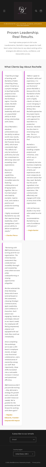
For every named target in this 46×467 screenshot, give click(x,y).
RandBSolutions (14, 462)
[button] (4, 11)
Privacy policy (36, 462)
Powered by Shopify (24, 462)
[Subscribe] (33, 439)
